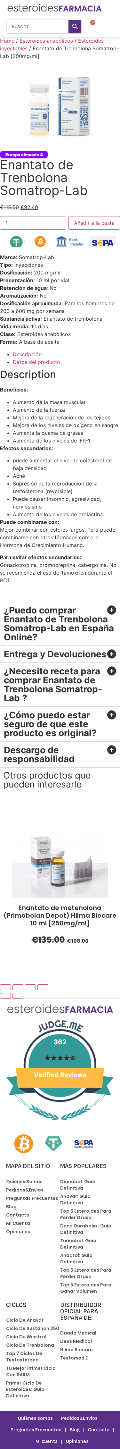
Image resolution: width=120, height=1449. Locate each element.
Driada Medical (78, 1333)
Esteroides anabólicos (46, 41)
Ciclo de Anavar (25, 1320)
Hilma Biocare (76, 1349)
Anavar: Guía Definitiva (75, 1199)
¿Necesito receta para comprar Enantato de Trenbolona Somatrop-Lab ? (53, 684)
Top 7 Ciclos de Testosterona (24, 1356)
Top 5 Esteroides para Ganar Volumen (85, 1288)
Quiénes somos (24, 1181)
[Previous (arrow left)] (5, 996)
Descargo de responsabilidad (39, 754)
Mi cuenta (18, 1223)
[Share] (17, 987)
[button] (107, 26)
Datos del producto (36, 362)
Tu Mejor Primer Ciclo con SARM (31, 1371)
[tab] (66, 354)
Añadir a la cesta (94, 223)
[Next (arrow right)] (17, 996)
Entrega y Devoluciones (55, 654)
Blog (11, 1206)
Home (7, 41)
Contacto (17, 1215)
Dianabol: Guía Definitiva (77, 1184)
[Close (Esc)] (5, 987)
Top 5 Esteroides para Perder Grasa (85, 1214)
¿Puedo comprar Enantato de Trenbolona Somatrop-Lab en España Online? (59, 624)
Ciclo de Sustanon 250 (32, 1328)
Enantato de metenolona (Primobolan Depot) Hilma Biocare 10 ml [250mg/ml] (60, 915)
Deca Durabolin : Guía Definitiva (85, 1229)
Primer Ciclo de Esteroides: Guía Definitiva (25, 1389)
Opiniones (18, 1231)
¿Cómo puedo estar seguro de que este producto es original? (50, 724)
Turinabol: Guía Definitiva (78, 1243)
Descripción (27, 354)
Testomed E (74, 1358)
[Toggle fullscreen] (30, 987)
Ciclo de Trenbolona (30, 1345)
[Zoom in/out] (42, 987)
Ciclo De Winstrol (26, 1337)
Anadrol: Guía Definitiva (76, 1258)
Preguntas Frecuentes (32, 1198)
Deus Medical (76, 1341)
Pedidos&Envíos (25, 1190)
